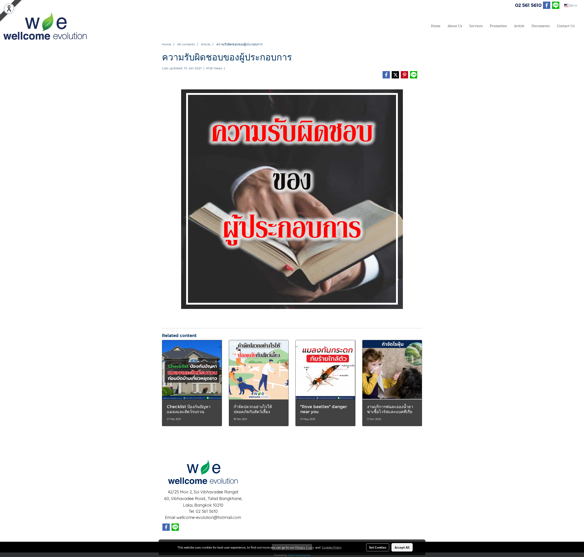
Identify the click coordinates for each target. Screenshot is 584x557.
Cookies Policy (332, 547)
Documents (541, 25)
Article (519, 25)
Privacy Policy (304, 547)
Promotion (498, 25)
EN (571, 5)
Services (476, 25)
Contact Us (566, 25)
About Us (455, 25)
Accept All (402, 547)
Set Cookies (377, 547)
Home (436, 25)
